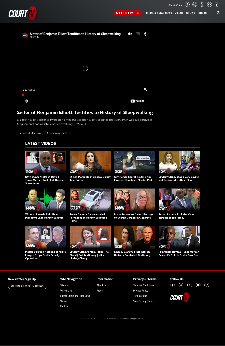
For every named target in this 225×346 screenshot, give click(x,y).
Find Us (203, 13)
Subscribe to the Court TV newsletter (27, 285)
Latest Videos (40, 144)
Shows (190, 13)
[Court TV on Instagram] (194, 5)
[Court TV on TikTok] (217, 5)
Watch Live (125, 13)
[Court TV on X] (202, 5)
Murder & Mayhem (30, 133)
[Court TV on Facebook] (187, 5)
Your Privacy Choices (144, 301)
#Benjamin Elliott (57, 133)
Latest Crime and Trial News (75, 295)
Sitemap (64, 285)
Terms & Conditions (143, 285)
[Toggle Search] (218, 13)
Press (100, 290)
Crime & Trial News (159, 13)
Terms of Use (140, 295)
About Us (101, 285)
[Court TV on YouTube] (209, 5)
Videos (179, 13)
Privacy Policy (140, 290)
